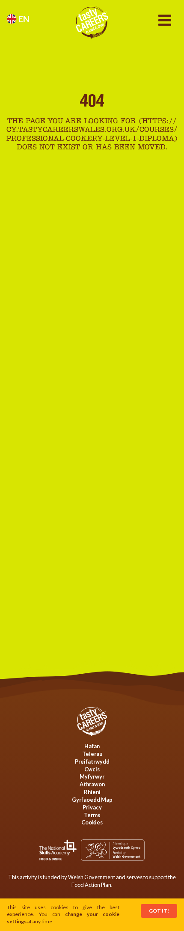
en (23, 19)
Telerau (92, 753)
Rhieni (92, 791)
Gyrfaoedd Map (92, 799)
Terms (92, 815)
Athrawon (92, 784)
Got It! (159, 910)
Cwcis (92, 769)
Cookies (92, 822)
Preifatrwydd (92, 761)
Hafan (92, 746)
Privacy (92, 807)
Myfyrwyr (92, 776)
